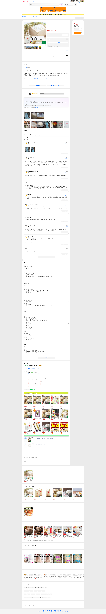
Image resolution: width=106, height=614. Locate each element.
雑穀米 (38, 587)
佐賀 (39, 594)
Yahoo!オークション (56, 610)
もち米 (31, 16)
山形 (25, 594)
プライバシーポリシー (40, 611)
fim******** (66, 143)
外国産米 (45, 587)
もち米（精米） (35, 16)
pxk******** (66, 249)
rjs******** (67, 205)
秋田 (48, 594)
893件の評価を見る (30, 373)
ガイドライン (52, 611)
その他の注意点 (36, 107)
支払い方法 (25, 368)
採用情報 (58, 611)
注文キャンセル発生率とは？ (37, 373)
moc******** (66, 237)
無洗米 (36, 597)
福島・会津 (28, 594)
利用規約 (50, 611)
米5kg (50, 597)
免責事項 (55, 611)
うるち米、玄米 (27, 587)
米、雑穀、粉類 (37, 79)
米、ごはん (41, 79)
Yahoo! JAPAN (70, 2)
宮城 (41, 594)
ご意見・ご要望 (66, 611)
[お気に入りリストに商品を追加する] (81, 32)
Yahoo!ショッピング (45, 610)
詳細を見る (67, 50)
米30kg (47, 597)
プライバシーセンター (45, 611)
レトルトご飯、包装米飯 (33, 587)
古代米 (41, 587)
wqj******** (66, 195)
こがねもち (39, 597)
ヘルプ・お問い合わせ (61, 611)
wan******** (66, 158)
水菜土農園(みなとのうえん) (26, 16)
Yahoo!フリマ (61, 610)
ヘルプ (83, 2)
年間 (26, 67)
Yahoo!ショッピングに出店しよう (77, 2)
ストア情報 (37, 368)
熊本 (34, 594)
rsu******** (66, 226)
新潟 (36, 594)
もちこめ (43, 597)
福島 (51, 594)
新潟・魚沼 (45, 594)
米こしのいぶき (28, 597)
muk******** (66, 172)
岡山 (31, 594)
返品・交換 (33, 368)
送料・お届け (29, 368)
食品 (33, 79)
